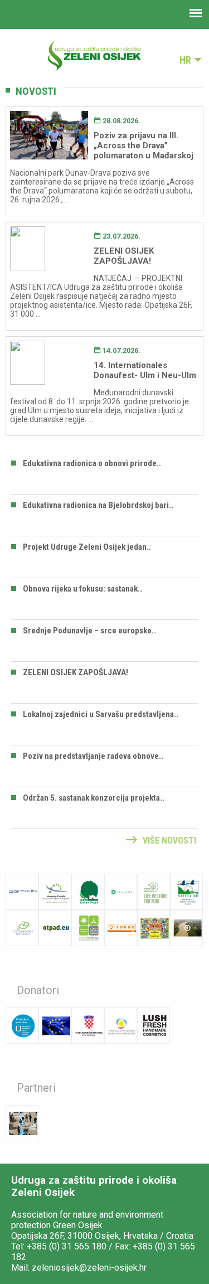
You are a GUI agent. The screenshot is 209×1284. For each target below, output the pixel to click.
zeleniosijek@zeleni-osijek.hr (89, 1267)
